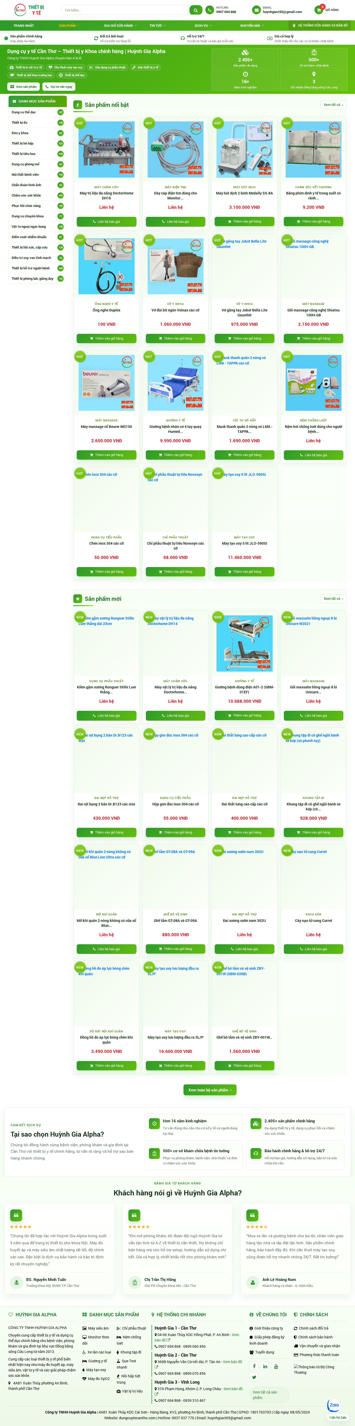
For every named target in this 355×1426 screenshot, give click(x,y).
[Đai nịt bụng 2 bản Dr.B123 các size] (106, 760)
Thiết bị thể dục (75, 75)
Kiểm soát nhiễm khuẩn (37, 237)
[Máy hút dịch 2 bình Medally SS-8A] (244, 149)
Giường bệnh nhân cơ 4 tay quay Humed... (175, 429)
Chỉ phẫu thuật (134, 1328)
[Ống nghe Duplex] (106, 266)
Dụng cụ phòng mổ (37, 164)
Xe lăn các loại (99, 1352)
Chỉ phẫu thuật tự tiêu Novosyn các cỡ (175, 546)
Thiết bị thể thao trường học (34, 75)
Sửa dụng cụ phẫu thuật (110, 67)
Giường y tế (97, 1360)
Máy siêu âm (98, 1328)
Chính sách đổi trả (313, 1328)
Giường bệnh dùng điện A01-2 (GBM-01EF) (244, 689)
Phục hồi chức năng (37, 205)
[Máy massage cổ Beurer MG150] (106, 383)
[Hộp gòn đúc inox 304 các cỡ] (175, 760)
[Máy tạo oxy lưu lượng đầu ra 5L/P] (175, 993)
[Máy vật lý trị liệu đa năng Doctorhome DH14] (175, 643)
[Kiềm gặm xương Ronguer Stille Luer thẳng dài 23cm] (106, 643)
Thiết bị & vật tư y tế (29, 67)
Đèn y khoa (37, 133)
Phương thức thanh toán (319, 1354)
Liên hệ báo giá (109, 221)
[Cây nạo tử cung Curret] (313, 877)
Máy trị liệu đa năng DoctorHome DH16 (106, 195)
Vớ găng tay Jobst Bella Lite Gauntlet (244, 312)
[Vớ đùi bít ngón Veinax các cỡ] (175, 266)
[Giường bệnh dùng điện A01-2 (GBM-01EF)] (244, 643)
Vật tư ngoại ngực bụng (37, 226)
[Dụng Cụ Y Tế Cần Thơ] (29, 10)
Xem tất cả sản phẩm (265, 1395)
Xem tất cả (332, 104)
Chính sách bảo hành (315, 1336)
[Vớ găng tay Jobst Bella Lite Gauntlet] (244, 266)
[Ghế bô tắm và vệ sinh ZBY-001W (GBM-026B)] (244, 993)
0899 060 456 (194, 1346)
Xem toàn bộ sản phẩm (208, 1089)
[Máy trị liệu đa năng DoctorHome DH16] (106, 149)
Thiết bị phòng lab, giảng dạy (37, 278)
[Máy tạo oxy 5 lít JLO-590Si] (244, 499)
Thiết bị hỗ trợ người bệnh (37, 268)
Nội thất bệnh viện (37, 174)
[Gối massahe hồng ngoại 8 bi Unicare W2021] (313, 643)
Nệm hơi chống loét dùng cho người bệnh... (313, 429)
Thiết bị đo (37, 122)
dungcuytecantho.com (137, 1417)
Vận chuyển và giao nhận (319, 1345)
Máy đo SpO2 (99, 1378)
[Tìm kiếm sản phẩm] (195, 10)
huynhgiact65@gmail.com (229, 1417)
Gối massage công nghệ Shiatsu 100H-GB (313, 312)
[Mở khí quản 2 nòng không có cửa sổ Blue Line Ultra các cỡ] (106, 877)
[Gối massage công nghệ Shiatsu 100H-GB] (313, 266)
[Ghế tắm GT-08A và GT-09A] (175, 877)
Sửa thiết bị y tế (148, 67)
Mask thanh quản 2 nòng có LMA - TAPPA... (244, 429)
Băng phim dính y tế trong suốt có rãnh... (313, 195)
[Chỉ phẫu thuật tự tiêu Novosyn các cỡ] (175, 499)
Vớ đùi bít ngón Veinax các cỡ (175, 310)
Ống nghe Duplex (106, 310)
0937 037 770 (183, 1417)
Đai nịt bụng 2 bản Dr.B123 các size (106, 804)
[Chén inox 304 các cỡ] (106, 499)
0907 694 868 (169, 1346)
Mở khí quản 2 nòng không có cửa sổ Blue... (106, 923)
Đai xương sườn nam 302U (244, 920)
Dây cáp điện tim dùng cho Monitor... (175, 195)
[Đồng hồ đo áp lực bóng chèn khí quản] (106, 993)
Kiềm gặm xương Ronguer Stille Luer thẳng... (106, 689)
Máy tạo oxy (96, 1369)
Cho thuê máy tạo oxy (68, 67)
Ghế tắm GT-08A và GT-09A (175, 920)
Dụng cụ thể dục (37, 112)
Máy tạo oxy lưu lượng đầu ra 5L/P (175, 1037)
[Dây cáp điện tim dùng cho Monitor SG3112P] (175, 149)
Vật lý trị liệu (132, 1391)
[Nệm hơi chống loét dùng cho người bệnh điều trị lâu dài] (313, 383)
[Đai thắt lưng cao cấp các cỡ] (244, 760)
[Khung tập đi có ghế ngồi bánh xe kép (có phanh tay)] (313, 760)
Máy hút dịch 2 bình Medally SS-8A (244, 193)
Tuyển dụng (264, 1352)
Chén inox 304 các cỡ (106, 543)
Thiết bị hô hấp (37, 143)
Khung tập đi (131, 1352)
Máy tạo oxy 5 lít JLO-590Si (244, 543)
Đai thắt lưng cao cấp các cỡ (244, 804)
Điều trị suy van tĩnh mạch (37, 257)
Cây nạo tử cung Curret (313, 920)
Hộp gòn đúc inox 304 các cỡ (175, 804)
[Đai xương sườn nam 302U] (244, 877)
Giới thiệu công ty (268, 1328)
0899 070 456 (194, 1373)
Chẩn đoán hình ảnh (37, 185)
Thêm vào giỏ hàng (247, 221)
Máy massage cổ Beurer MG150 (106, 426)
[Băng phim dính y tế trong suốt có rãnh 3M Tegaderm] (313, 149)
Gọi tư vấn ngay (61, 86)
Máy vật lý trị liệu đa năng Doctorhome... (175, 689)
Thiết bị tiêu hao (37, 153)
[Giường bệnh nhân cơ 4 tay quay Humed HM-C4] (175, 383)
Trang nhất (24, 25)
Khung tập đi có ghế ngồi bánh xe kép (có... (313, 806)
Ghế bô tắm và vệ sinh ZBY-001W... (244, 1037)
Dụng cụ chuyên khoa (37, 216)
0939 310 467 (194, 1400)
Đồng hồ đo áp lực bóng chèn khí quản (106, 1040)
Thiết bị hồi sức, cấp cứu (37, 247)
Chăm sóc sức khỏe (37, 195)
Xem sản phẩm (26, 86)
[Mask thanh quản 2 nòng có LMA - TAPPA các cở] (244, 383)
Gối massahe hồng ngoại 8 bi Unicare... (313, 689)
